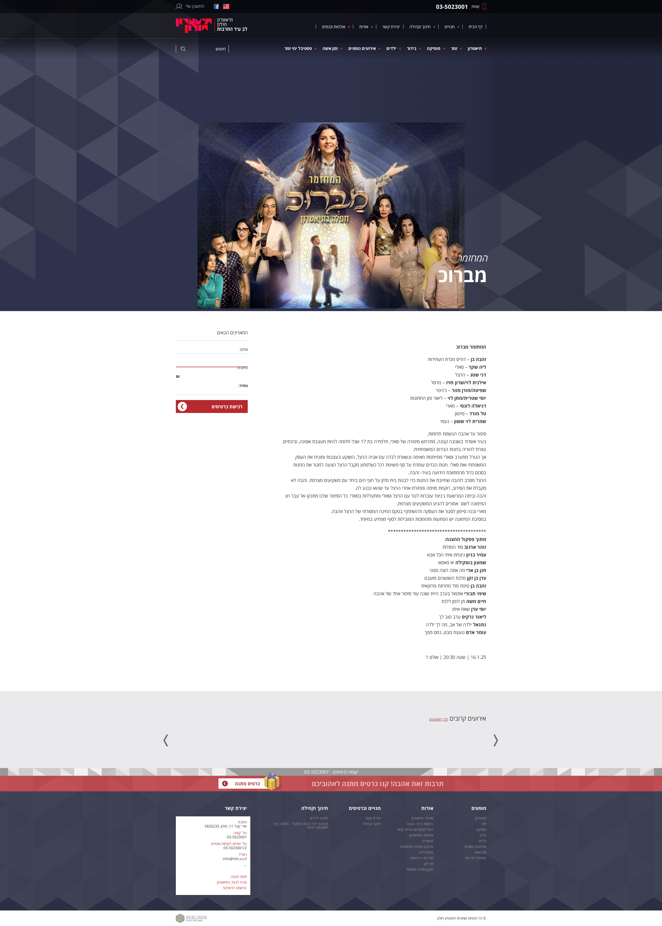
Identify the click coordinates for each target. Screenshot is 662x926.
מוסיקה (433, 48)
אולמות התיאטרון (421, 835)
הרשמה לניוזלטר (235, 887)
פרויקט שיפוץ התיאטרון (416, 846)
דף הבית (476, 26)
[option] (331, 155)
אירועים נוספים (362, 48)
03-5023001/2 (235, 847)
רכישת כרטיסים (227, 406)
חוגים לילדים (319, 818)
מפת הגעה (239, 876)
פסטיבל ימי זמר (298, 48)
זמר (454, 48)
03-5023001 (237, 836)
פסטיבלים (426, 852)
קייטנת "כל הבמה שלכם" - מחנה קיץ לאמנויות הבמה (301, 825)
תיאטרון (475, 48)
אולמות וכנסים (333, 26)
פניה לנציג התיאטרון (232, 882)
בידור (411, 48)
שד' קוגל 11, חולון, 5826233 (226, 826)
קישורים (427, 840)
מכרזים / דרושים (421, 857)
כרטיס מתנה (247, 783)
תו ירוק (428, 863)
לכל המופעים (438, 719)
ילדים (391, 48)
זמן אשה (330, 48)
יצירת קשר (391, 26)
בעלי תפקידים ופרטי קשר (415, 829)
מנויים (450, 26)
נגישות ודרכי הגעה (420, 823)
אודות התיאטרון (422, 818)
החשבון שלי (195, 6)
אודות (363, 26)
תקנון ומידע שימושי (420, 869)
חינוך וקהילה (420, 26)
